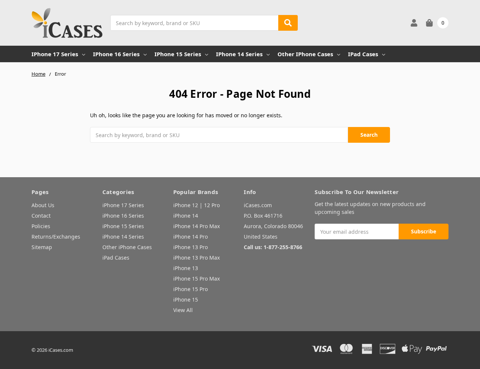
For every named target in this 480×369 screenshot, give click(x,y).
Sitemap (42, 247)
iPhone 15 (185, 299)
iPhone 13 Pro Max (196, 257)
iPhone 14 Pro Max (196, 226)
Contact (41, 215)
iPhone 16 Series (116, 54)
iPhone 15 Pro (190, 289)
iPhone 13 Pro (190, 247)
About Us (43, 205)
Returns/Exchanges (56, 236)
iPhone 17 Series (55, 54)
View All (183, 310)
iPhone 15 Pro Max (196, 278)
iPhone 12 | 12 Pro (196, 205)
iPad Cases (363, 54)
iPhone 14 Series (239, 54)
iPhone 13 (185, 268)
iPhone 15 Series (177, 54)
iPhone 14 (185, 215)
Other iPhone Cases (305, 54)
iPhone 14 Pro (190, 236)
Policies (41, 226)
